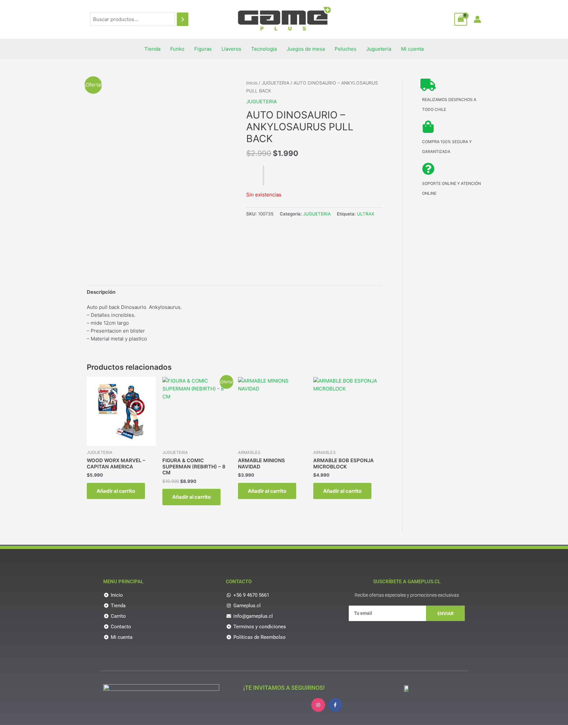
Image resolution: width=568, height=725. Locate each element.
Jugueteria (378, 49)
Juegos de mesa (306, 49)
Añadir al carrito (116, 491)
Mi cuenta (412, 49)
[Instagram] (318, 705)
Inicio (251, 83)
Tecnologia (264, 49)
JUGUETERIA (275, 83)
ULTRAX (365, 213)
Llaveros (231, 49)
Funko (177, 49)
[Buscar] (182, 19)
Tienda (152, 49)
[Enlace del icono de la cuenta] (477, 19)
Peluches (345, 49)
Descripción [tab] (101, 292)
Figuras (203, 49)
